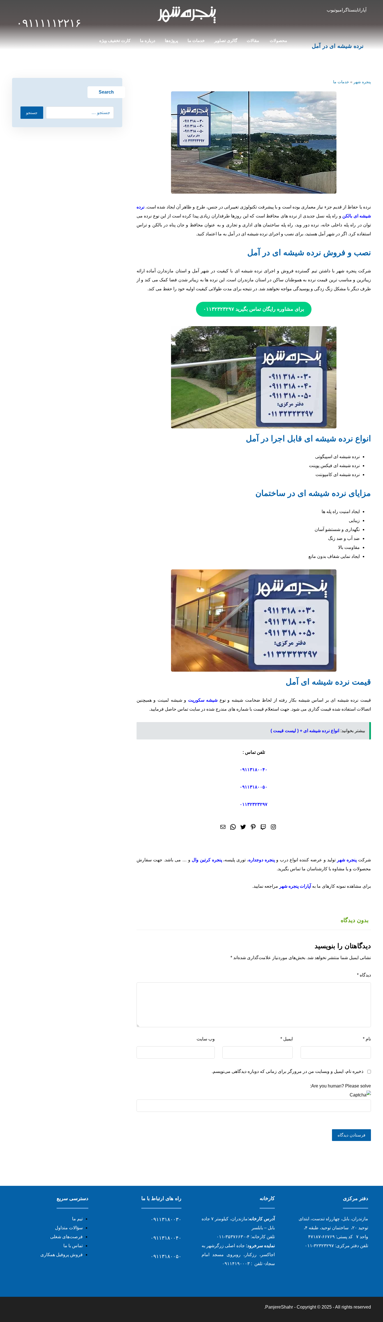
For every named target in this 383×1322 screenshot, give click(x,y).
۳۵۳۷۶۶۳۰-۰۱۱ (231, 1236)
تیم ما (77, 1218)
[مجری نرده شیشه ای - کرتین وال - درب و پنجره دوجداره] (187, 15)
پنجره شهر (362, 82)
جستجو (32, 112)
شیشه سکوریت (203, 700)
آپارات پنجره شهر (295, 886)
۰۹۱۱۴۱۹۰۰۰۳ (236, 1263)
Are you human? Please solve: (340, 1086)
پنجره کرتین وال (207, 859)
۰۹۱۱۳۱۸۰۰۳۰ (166, 1219)
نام (367, 1038)
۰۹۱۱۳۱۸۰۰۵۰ (253, 787)
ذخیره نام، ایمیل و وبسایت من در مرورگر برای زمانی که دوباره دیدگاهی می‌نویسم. (287, 1071)
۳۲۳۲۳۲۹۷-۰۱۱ (319, 1245)
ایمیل (286, 1038)
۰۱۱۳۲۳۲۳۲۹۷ (253, 804)
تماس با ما (73, 1245)
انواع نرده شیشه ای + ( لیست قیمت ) (305, 730)
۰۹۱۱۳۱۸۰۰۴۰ (253, 769)
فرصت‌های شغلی (66, 1236)
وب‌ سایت (206, 1038)
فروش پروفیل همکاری (61, 1254)
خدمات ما (341, 82)
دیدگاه (364, 975)
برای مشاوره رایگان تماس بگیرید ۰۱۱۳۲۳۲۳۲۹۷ (253, 309)
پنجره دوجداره (261, 859)
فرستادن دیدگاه (351, 1135)
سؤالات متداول (69, 1227)
